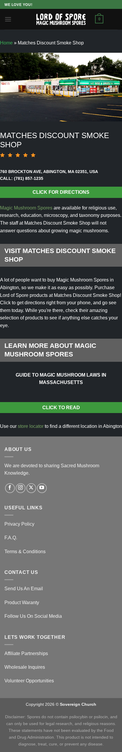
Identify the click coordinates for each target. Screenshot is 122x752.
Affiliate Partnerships (26, 653)
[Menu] (8, 19)
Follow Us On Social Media (33, 616)
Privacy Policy (19, 524)
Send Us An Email (23, 588)
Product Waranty (21, 602)
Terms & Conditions (25, 551)
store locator (31, 426)
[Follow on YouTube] (42, 488)
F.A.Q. (10, 537)
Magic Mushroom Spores (26, 207)
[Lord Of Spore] (61, 19)
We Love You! (18, 5)
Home (6, 42)
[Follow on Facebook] (10, 488)
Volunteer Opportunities (29, 680)
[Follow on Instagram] (20, 488)
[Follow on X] (31, 488)
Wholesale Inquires (24, 667)
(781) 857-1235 (28, 178)
